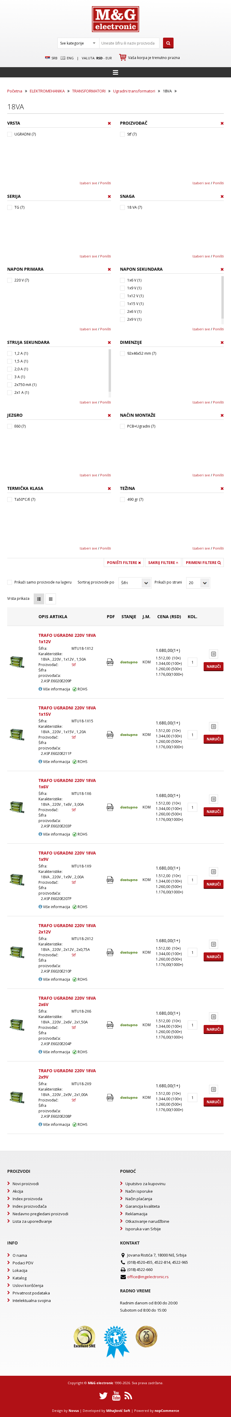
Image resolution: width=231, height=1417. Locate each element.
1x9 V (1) (134, 288)
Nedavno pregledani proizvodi (40, 1213)
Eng (70, 58)
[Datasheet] (110, 662)
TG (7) (19, 207)
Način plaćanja (138, 1198)
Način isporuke (139, 1191)
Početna (14, 91)
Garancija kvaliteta (142, 1206)
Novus (74, 1410)
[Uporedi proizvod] (213, 654)
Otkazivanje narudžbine (147, 1221)
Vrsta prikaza (18, 598)
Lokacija (20, 1270)
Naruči (214, 666)
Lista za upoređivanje (32, 1221)
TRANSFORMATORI (89, 91)
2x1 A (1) (21, 392)
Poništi (105, 183)
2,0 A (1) (21, 369)
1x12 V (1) (135, 295)
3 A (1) (19, 376)
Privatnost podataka (31, 1293)
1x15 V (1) (135, 303)
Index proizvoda (27, 1198)
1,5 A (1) (21, 361)
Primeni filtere (201, 562)
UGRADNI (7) (25, 134)
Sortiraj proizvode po (96, 582)
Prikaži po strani (168, 582)
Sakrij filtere (162, 562)
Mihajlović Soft (118, 1410)
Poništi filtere (122, 562)
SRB (54, 58)
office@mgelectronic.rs (148, 1276)
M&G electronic (100, 1383)
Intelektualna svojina (32, 1300)
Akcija (18, 1191)
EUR (109, 58)
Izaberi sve (88, 183)
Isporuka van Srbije (143, 1229)
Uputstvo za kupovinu (145, 1183)
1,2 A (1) (21, 353)
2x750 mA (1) (25, 384)
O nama (20, 1255)
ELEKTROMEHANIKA (47, 91)
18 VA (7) (134, 207)
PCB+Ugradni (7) (141, 426)
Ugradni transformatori (134, 91)
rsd (99, 58)
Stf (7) (132, 134)
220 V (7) (21, 280)
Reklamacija (136, 1213)
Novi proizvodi (26, 1183)
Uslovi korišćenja (28, 1285)
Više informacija (56, 689)
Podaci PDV (23, 1263)
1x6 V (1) (134, 280)
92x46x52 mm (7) (141, 353)
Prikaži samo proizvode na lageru (43, 582)
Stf (74, 664)
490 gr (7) (135, 499)
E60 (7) (20, 426)
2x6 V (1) (134, 311)
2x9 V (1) (134, 319)
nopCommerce (167, 1410)
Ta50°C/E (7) (24, 499)
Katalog (19, 1278)
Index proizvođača (30, 1206)
